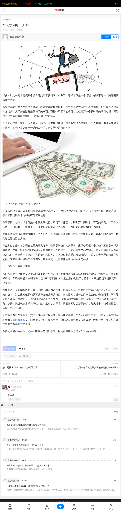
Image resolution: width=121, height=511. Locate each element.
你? (10, 386)
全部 (116, 411)
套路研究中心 (68, 502)
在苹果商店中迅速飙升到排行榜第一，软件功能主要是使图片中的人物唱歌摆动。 (43, 428)
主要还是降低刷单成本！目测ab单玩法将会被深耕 (29, 469)
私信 (115, 36)
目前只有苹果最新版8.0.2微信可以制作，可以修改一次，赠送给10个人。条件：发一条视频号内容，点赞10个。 (57, 448)
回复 (116, 399)
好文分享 (6, 19)
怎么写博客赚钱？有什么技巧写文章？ (21, 367)
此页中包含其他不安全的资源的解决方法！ (97, 367)
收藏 (23, 348)
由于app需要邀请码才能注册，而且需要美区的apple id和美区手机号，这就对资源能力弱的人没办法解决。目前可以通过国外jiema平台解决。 (62, 491)
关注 (107, 36)
